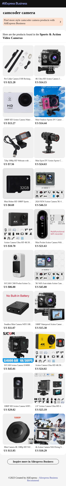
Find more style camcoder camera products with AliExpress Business (29, 22)
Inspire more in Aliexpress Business (33, 461)
